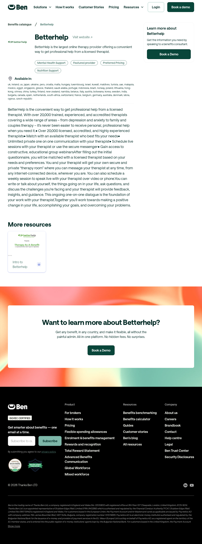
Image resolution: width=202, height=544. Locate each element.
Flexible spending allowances (86, 431)
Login (156, 7)
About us (171, 413)
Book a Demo (169, 54)
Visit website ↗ (82, 37)
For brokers (73, 413)
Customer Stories (91, 7)
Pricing (114, 7)
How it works (65, 7)
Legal (169, 444)
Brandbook (173, 425)
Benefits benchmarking (140, 413)
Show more (14, 526)
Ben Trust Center (177, 450)
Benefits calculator (136, 419)
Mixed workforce (77, 474)
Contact (171, 431)
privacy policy (48, 451)
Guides (128, 425)
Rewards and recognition (83, 444)
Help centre (173, 438)
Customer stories (135, 431)
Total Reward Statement (82, 450)
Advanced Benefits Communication (78, 459)
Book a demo (180, 7)
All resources (132, 444)
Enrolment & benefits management (90, 438)
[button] (42, 7)
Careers (170, 419)
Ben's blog (130, 438)
